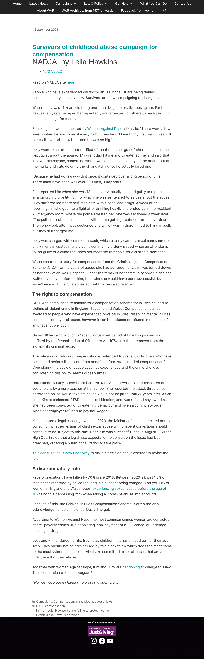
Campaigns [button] (64, 3)
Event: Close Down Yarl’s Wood (57, 615)
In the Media (84, 601)
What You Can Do (153, 3)
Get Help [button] (121, 3)
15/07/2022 (52, 71)
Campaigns (44, 601)
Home (17, 3)
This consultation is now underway (61, 453)
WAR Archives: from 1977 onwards (87, 10)
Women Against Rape (104, 129)
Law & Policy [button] (93, 3)
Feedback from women (138, 10)
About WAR (45, 10)
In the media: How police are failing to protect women (73, 610)
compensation (55, 606)
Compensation (64, 601)
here (70, 82)
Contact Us (182, 3)
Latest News (38, 3)
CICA (40, 606)
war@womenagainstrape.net (102, 622)
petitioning (131, 567)
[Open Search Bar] (165, 10)
